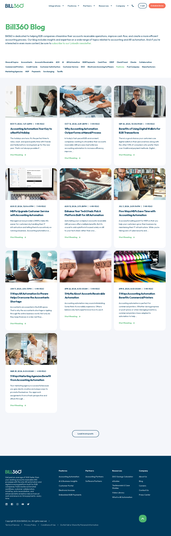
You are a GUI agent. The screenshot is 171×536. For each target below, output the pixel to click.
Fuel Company (133, 67)
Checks (133, 62)
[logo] (13, 472)
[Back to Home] (14, 6)
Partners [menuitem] (90, 471)
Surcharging (48, 71)
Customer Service (70, 67)
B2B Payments (89, 62)
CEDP (111, 62)
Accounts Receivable (44, 62)
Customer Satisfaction (50, 67)
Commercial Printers (14, 67)
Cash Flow (102, 62)
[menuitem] (63, 6)
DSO (83, 67)
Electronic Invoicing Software (101, 67)
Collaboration (145, 62)
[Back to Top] (143, 518)
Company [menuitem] (143, 471)
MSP (27, 71)
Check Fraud (122, 62)
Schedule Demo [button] (157, 6)
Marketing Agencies (14, 71)
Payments (36, 71)
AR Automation (73, 62)
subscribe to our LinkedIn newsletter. (72, 43)
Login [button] (142, 6)
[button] (85, 433)
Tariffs (60, 71)
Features (120, 67)
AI (63, 62)
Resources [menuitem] (117, 471)
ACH (57, 62)
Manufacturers (148, 67)
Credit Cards (31, 67)
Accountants (26, 62)
